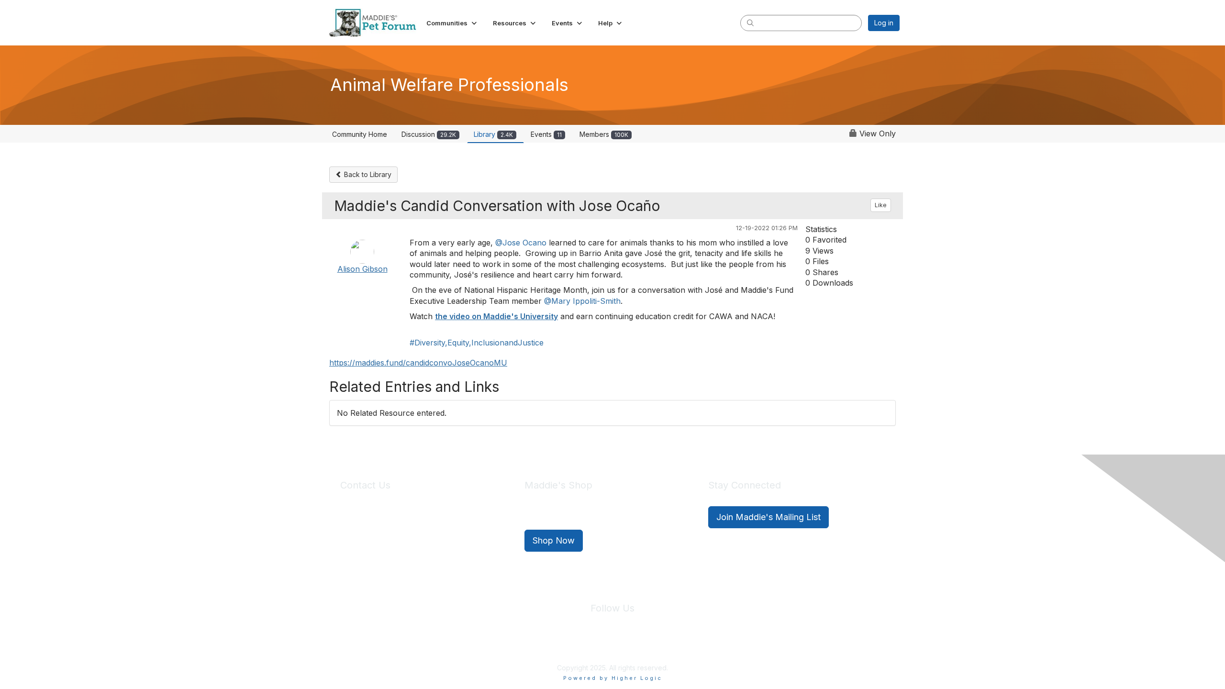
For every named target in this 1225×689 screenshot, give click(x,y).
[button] (452, 23)
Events (546, 134)
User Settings (683, 646)
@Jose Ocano (520, 242)
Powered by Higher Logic (612, 678)
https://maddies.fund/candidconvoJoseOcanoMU (418, 362)
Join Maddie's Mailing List (768, 517)
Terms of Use (633, 646)
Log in (883, 23)
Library (493, 134)
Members (603, 134)
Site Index (537, 646)
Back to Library (366, 174)
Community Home (359, 134)
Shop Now (554, 540)
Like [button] (881, 205)
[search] (750, 22)
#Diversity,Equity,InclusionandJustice (477, 342)
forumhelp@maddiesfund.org (408, 534)
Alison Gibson (362, 269)
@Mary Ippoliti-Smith (582, 301)
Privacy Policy (583, 646)
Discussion (428, 134)
